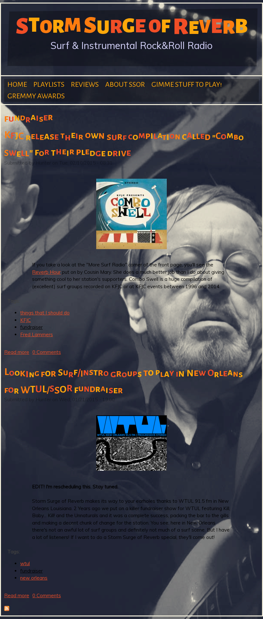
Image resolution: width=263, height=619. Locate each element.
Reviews (85, 84)
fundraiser (31, 327)
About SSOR (125, 84)
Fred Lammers (36, 334)
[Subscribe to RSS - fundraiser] (6, 609)
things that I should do (45, 313)
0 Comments (46, 352)
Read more (16, 352)
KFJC (25, 320)
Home (17, 84)
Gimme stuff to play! (186, 84)
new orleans (33, 578)
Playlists (48, 84)
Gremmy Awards (36, 96)
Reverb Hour (46, 272)
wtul (25, 563)
